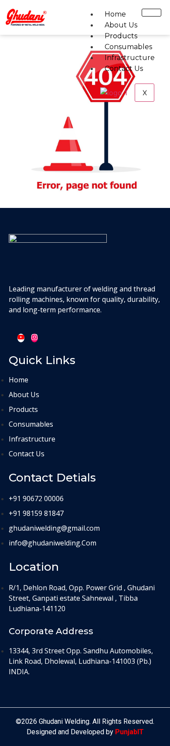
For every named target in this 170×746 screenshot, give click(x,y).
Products (121, 36)
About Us (121, 25)
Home (115, 14)
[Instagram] (34, 338)
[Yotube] (20, 338)
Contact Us (124, 68)
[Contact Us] (85, 419)
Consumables (128, 47)
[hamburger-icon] (151, 13)
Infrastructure (130, 58)
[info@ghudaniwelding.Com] (85, 522)
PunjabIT (129, 732)
